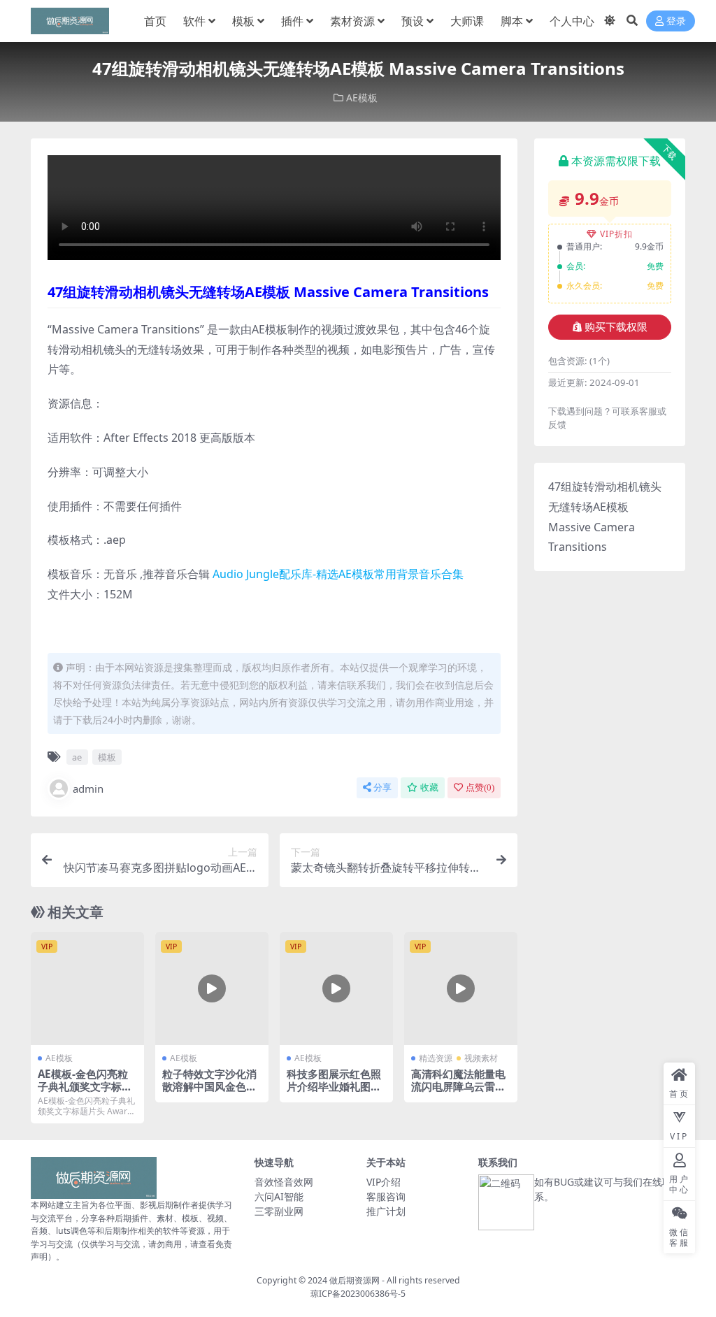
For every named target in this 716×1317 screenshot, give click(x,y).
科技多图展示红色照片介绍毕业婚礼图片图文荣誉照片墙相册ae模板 (334, 1093)
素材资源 (352, 21)
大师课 (467, 21)
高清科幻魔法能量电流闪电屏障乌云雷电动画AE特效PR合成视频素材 (458, 1093)
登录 (676, 21)
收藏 (429, 787)
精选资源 (435, 1058)
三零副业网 (279, 1211)
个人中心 (572, 21)
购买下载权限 (616, 327)
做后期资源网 (354, 1280)
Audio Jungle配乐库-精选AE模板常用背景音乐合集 (338, 574)
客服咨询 (386, 1196)
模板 (243, 21)
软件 (194, 21)
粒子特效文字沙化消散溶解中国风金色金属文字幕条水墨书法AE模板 (209, 1093)
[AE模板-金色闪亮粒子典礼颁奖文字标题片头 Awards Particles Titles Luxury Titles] (87, 988)
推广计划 (386, 1211)
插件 (292, 21)
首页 (155, 21)
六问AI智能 (279, 1196)
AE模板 (362, 97)
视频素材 (481, 1058)
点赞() (480, 787)
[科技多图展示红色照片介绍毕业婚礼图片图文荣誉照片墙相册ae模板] (336, 988)
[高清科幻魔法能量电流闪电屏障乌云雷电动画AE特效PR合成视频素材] (460, 988)
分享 (382, 787)
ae (77, 757)
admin (88, 789)
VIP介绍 (383, 1181)
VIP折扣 (616, 234)
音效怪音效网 (284, 1181)
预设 (412, 21)
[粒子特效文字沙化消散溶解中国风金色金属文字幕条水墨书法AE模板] (211, 988)
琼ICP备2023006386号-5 (358, 1294)
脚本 (512, 21)
